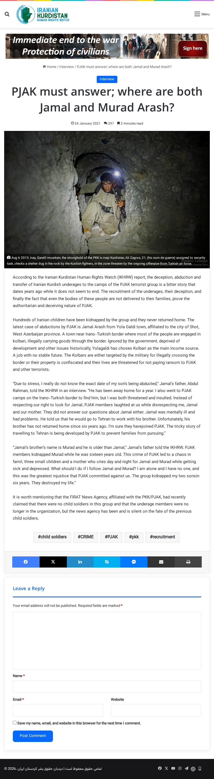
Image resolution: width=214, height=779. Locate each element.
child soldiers (54, 537)
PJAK (113, 537)
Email (18, 700)
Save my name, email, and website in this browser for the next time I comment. (79, 723)
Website (117, 700)
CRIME (87, 537)
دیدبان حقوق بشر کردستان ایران (40, 769)
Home (51, 67)
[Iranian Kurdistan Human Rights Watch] (42, 14)
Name (19, 676)
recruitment (164, 537)
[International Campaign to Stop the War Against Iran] (107, 46)
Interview (66, 67)
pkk (135, 537)
